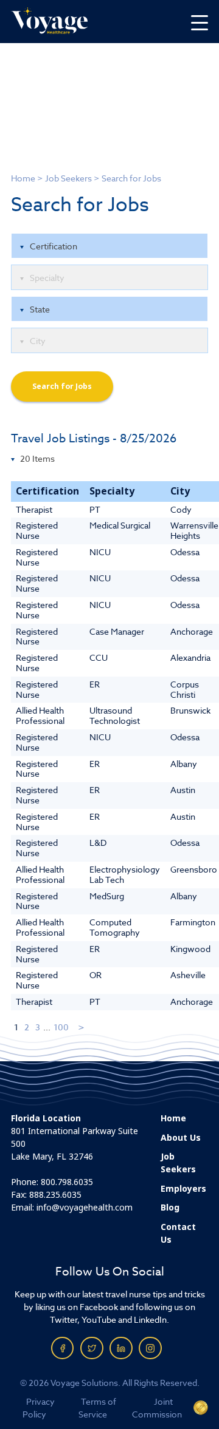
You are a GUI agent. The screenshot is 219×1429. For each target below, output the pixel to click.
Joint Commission (157, 1408)
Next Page (82, 1027)
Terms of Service (97, 1408)
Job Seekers (68, 178)
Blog (170, 1207)
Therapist (34, 509)
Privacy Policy (39, 1408)
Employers (183, 1189)
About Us (181, 1138)
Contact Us (178, 1233)
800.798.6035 (67, 1182)
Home (23, 178)
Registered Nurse (37, 530)
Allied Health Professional (40, 715)
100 (61, 1027)
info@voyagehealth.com (84, 1207)
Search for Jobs (62, 386)
